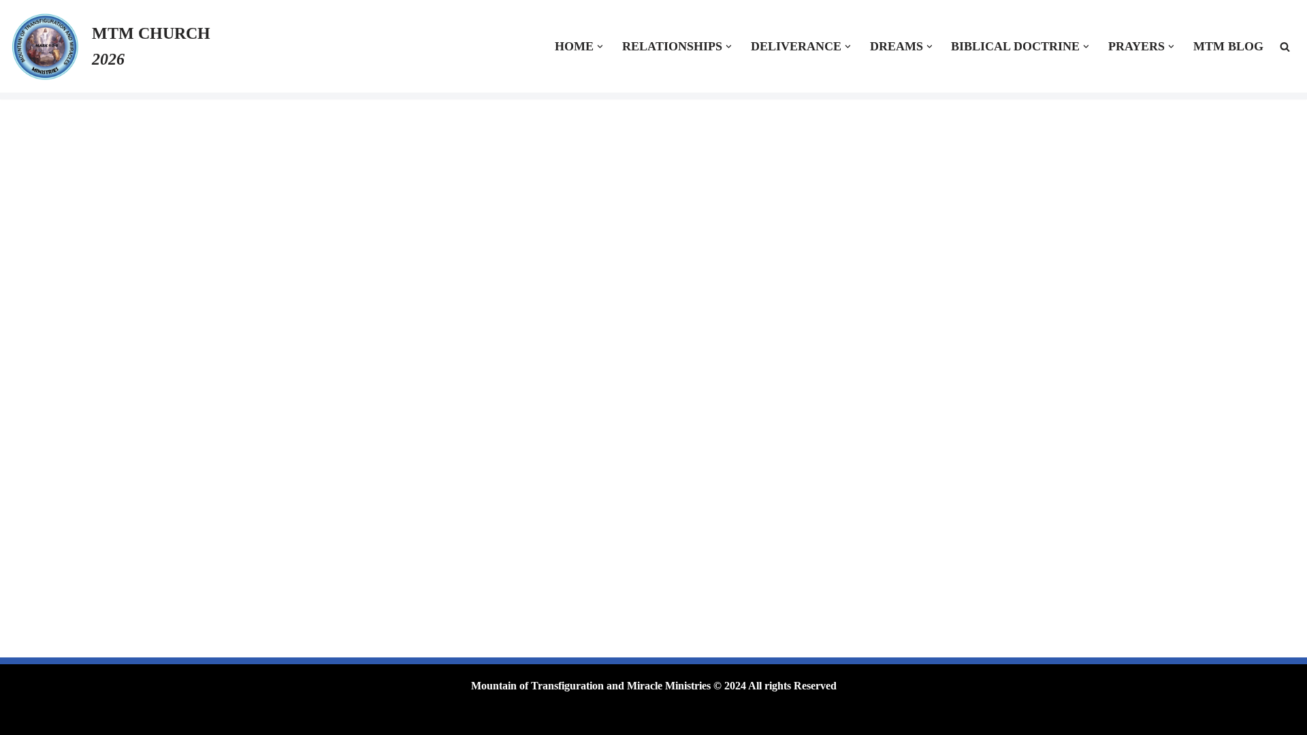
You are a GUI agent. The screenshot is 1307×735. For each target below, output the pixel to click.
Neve (277, 717)
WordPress (374, 717)
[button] (600, 47)
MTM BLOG (1228, 46)
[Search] (1285, 47)
